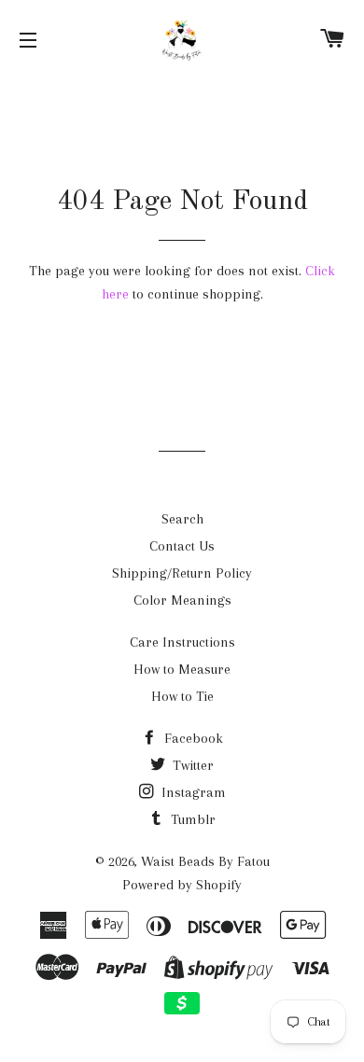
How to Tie (182, 696)
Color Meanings (182, 600)
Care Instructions (182, 642)
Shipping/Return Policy (182, 573)
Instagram (192, 792)
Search (182, 518)
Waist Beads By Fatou (205, 861)
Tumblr (191, 819)
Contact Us (182, 546)
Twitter (191, 765)
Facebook (192, 738)
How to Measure (182, 669)
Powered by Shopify (182, 884)
